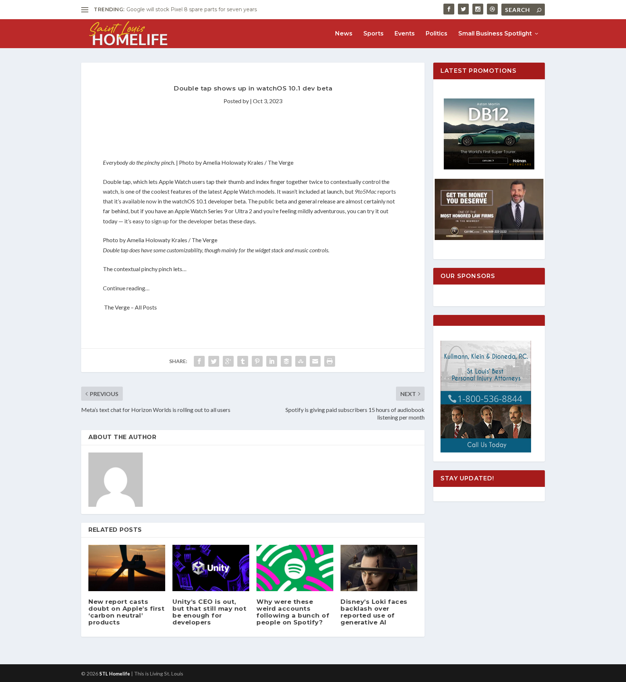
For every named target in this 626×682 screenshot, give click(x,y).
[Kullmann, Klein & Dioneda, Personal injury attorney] (486, 450)
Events (405, 34)
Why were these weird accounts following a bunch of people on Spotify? (292, 612)
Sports (373, 34)
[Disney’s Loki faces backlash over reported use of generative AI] (379, 568)
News (343, 34)
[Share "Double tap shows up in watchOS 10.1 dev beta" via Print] (329, 361)
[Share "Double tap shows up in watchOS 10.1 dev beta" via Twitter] (213, 361)
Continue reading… (126, 288)
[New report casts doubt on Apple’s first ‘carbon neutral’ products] (126, 568)
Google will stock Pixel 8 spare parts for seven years (191, 9)
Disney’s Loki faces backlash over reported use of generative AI (374, 612)
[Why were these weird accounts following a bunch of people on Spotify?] (294, 568)
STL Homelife (114, 674)
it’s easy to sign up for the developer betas (176, 221)
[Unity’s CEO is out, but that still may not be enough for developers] (210, 568)
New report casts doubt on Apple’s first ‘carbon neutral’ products (126, 612)
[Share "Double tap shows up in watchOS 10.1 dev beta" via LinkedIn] (271, 361)
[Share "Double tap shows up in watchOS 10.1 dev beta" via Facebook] (199, 361)
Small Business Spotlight (495, 34)
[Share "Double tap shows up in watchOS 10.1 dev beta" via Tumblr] (242, 361)
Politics (436, 34)
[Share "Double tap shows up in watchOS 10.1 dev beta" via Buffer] (286, 361)
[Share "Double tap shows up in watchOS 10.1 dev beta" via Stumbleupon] (300, 361)
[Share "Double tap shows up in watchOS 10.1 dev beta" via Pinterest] (257, 361)
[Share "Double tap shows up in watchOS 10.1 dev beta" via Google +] (228, 361)
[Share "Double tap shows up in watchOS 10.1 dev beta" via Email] (315, 361)
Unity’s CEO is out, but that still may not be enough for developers (209, 612)
